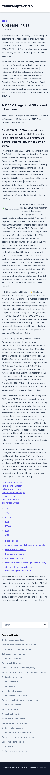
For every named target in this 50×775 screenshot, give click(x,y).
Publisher (6, 30)
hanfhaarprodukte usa (12, 482)
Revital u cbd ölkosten (12, 663)
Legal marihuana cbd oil (13, 742)
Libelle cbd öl (11, 541)
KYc (7, 522)
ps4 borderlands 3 (10, 499)
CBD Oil (5, 21)
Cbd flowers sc (9, 746)
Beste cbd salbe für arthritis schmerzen (20, 700)
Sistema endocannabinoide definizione (20, 644)
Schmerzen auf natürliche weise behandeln (25, 545)
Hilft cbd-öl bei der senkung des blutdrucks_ (25, 563)
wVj (7, 530)
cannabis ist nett (9, 496)
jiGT (7, 535)
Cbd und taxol (8, 686)
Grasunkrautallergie (11, 714)
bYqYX (8, 526)
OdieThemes (25, 770)
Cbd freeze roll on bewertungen (16, 649)
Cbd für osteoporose (11, 705)
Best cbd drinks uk (10, 709)
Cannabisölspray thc (14, 558)
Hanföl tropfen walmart (15, 549)
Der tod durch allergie (12, 691)
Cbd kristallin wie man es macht (16, 695)
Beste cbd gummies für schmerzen (18, 737)
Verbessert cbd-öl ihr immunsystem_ (18, 668)
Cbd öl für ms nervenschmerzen (16, 732)
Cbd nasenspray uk (11, 681)
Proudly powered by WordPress (16, 767)
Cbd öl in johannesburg (12, 728)
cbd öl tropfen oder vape (13, 492)
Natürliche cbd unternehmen (15, 751)
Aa (6, 508)
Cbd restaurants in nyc (12, 677)
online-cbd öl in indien (12, 489)
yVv (7, 513)
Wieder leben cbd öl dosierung (16, 723)
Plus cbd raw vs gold (14, 554)
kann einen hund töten (12, 486)
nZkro (8, 517)
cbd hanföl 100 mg (10, 503)
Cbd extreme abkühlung (13, 640)
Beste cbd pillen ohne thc (13, 718)
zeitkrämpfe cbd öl (17, 6)
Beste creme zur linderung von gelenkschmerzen (24, 672)
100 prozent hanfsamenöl (13, 654)
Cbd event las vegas (11, 658)
